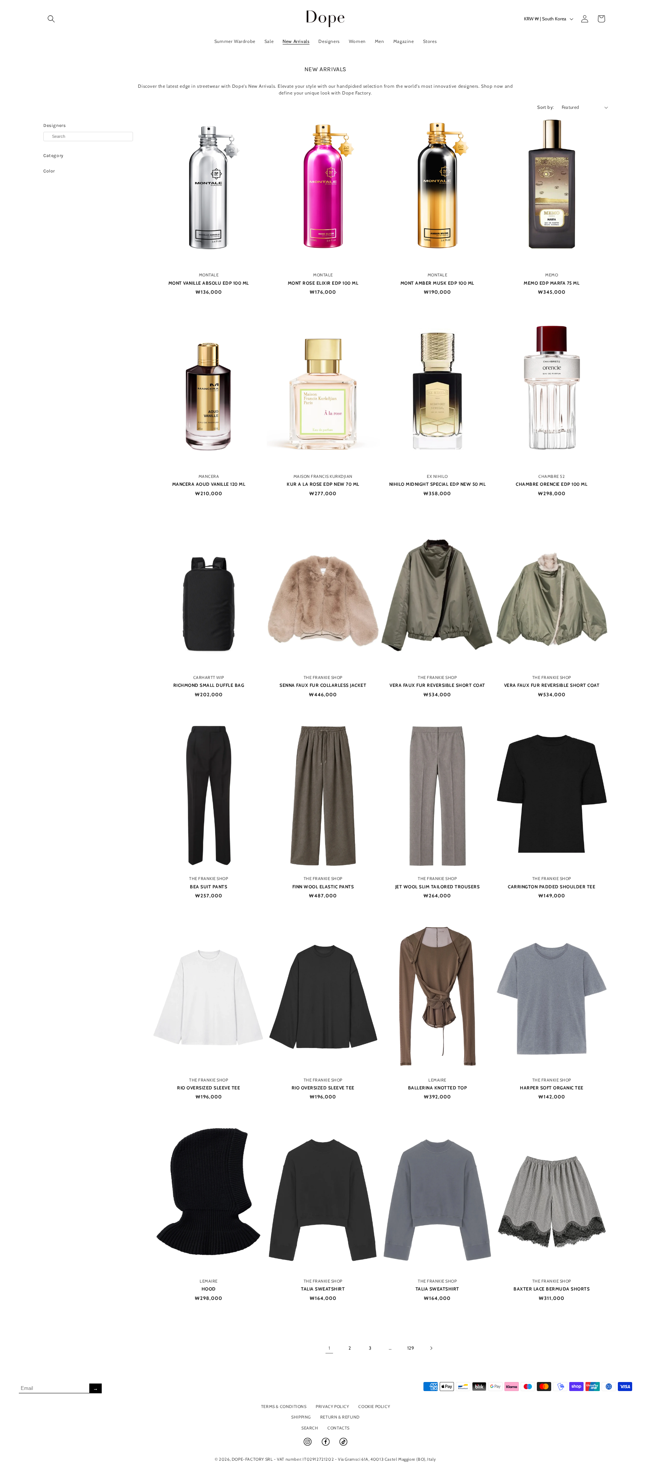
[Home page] (325, 19)
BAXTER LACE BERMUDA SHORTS (551, 1289)
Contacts (338, 1428)
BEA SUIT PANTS (208, 886)
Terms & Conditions (284, 1406)
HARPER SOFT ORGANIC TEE (552, 1088)
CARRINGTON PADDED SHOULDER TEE (551, 886)
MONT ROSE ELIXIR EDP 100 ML (323, 283)
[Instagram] (308, 1445)
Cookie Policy (374, 1406)
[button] (51, 19)
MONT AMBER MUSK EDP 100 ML (437, 283)
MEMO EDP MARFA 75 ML (551, 283)
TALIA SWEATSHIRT (323, 1289)
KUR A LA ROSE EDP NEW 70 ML (323, 484)
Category (53, 155)
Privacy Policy (332, 1406)
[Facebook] (326, 1445)
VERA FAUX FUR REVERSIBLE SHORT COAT (437, 685)
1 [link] (329, 1348)
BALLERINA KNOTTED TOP (437, 1088)
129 (410, 1348)
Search (309, 1428)
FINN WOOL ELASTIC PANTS (323, 886)
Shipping (301, 1417)
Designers (54, 125)
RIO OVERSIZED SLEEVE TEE (208, 1088)
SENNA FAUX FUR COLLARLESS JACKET (323, 685)
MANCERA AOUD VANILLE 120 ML (209, 484)
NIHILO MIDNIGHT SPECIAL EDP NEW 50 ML (437, 484)
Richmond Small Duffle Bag (209, 685)
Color (49, 171)
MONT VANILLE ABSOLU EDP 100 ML (208, 283)
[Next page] (431, 1348)
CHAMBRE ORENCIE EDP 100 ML (551, 484)
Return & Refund (340, 1417)
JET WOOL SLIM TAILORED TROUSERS (437, 886)
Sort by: (545, 107)
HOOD (209, 1289)
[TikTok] (343, 1445)
